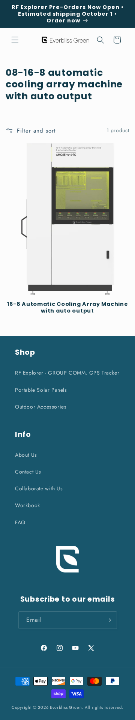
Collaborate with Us (39, 488)
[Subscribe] (108, 620)
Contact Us (28, 471)
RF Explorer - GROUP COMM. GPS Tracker (67, 372)
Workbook (27, 505)
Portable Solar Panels (41, 390)
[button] (15, 40)
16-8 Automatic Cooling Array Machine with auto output (67, 307)
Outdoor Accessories (40, 406)
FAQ (20, 522)
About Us (26, 455)
